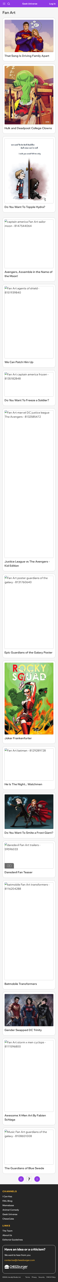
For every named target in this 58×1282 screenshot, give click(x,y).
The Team (7, 1230)
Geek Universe (29, 3)
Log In (52, 3)
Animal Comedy (10, 1209)
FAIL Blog (7, 1201)
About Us (7, 1235)
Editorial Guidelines (12, 1239)
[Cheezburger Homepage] (29, 1268)
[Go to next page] (37, 1179)
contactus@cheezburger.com (19, 1260)
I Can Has (7, 1196)
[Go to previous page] (21, 1179)
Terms (27, 1277)
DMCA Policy (51, 1277)
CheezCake (8, 1218)
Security (42, 1277)
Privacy (34, 1277)
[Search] (8, 4)
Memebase (8, 1205)
